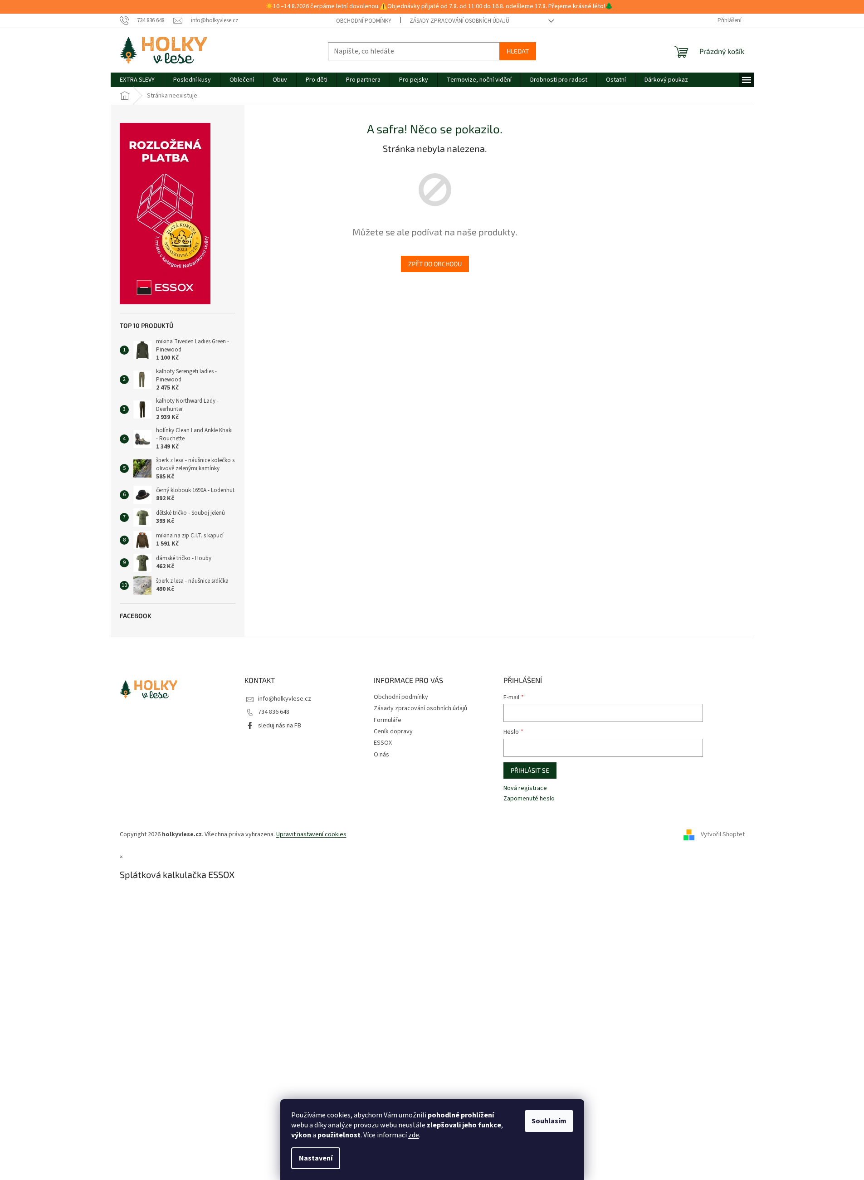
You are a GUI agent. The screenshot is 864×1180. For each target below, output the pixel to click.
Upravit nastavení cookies (311, 834)
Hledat (518, 51)
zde (413, 1135)
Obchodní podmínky (363, 21)
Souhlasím (549, 1121)
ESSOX (383, 742)
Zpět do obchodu (435, 264)
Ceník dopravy (393, 731)
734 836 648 (273, 712)
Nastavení (315, 1158)
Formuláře (387, 720)
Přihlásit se (530, 770)
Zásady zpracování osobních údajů (459, 21)
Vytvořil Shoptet (723, 834)
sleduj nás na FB (279, 725)
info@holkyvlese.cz (284, 698)
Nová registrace (525, 788)
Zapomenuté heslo (529, 799)
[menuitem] (137, 80)
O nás (381, 754)
